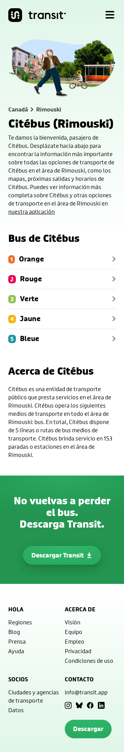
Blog (14, 631)
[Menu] (110, 15)
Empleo (74, 641)
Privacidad (78, 651)
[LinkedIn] (101, 705)
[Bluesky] (79, 705)
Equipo (73, 631)
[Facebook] (90, 705)
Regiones (20, 622)
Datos (16, 710)
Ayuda (16, 651)
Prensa (17, 641)
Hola (15, 609)
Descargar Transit (57, 555)
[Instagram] (68, 705)
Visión (72, 622)
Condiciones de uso (89, 660)
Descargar (88, 729)
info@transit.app (86, 692)
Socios (18, 679)
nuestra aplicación (31, 211)
